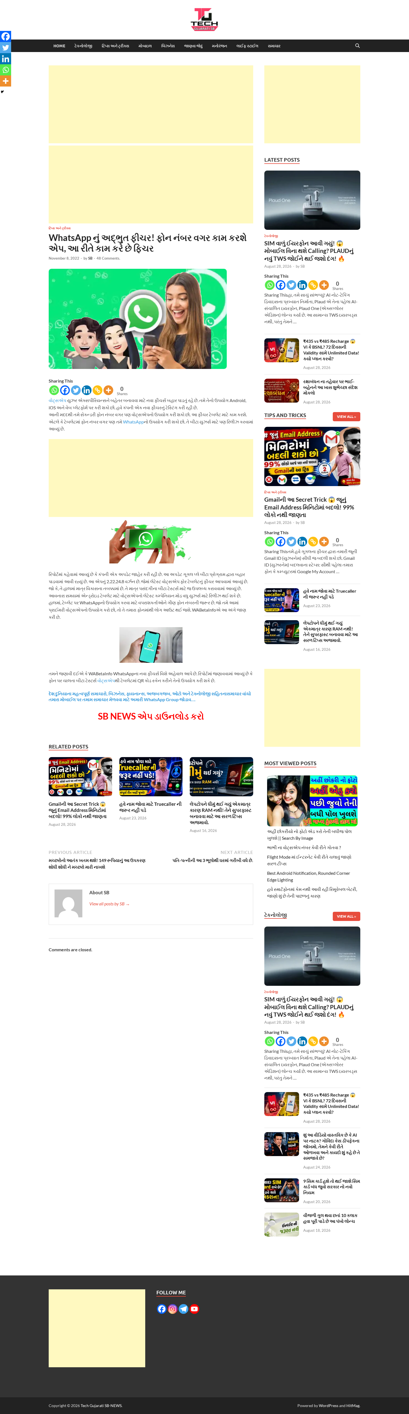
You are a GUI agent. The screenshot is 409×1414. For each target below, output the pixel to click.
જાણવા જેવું (193, 46)
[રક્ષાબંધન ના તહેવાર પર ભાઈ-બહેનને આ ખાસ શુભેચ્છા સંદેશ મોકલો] (281, 382)
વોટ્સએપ (57, 400)
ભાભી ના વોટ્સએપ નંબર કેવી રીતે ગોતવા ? (304, 847)
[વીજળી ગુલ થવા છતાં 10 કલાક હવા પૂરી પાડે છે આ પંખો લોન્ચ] (281, 1215)
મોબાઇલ (145, 46)
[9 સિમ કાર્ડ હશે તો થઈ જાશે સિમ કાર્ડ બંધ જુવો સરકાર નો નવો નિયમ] (281, 1181)
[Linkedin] (87, 390)
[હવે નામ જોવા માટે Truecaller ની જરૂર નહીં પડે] (151, 778)
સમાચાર (274, 46)
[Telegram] (183, 1309)
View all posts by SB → (109, 903)
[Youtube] (194, 1309)
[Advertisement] (151, 104)
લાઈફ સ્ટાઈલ (247, 46)
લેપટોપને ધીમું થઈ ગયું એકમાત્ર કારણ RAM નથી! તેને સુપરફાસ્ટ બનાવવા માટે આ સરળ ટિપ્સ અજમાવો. (221, 813)
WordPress (328, 1405)
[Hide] (2, 92)
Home (59, 46)
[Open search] (357, 46)
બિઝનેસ (168, 46)
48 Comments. (108, 258)
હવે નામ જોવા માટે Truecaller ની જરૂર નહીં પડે (329, 593)
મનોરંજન (219, 46)
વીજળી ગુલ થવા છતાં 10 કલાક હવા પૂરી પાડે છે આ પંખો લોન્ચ (330, 1218)
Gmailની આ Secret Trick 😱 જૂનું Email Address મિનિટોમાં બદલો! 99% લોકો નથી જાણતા (78, 810)
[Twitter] (76, 390)
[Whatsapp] (54, 390)
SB (90, 258)
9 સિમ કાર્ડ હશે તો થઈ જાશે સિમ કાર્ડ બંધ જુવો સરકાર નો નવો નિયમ (331, 1186)
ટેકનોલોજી (83, 46)
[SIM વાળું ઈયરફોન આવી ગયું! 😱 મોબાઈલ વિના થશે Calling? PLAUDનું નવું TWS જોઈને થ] (312, 201)
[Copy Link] (97, 390)
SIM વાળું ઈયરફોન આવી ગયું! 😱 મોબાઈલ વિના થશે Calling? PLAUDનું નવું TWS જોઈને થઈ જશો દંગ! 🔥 (309, 251)
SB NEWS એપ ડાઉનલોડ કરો (151, 716)
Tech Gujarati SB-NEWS (101, 1405)
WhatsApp (133, 421)
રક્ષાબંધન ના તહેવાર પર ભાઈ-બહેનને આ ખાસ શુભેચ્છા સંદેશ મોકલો (330, 387)
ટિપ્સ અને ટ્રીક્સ (115, 46)
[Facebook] (65, 390)
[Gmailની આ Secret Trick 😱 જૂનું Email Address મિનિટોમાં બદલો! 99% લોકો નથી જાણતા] (80, 778)
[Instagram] (173, 1309)
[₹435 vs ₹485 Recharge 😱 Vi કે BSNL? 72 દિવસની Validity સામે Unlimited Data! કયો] (281, 341)
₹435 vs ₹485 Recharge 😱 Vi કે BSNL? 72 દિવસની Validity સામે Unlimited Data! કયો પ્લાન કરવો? (331, 349)
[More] (108, 390)
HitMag (352, 1405)
